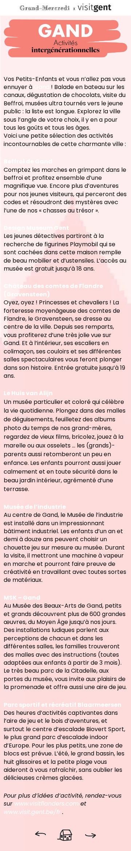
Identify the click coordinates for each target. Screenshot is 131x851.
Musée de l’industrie (35, 507)
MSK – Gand (22, 597)
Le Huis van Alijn (28, 393)
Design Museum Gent (36, 228)
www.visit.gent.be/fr (32, 812)
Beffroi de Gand (28, 161)
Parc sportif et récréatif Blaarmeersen (63, 705)
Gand (41, 87)
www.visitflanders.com (46, 803)
